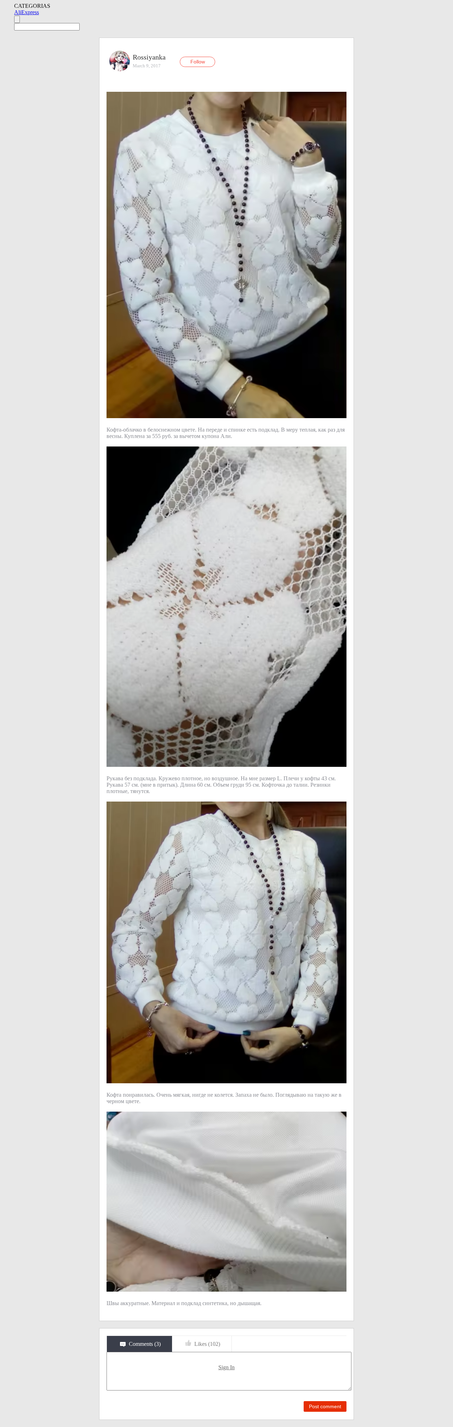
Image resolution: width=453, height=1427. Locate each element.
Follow (197, 61)
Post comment (325, 1406)
